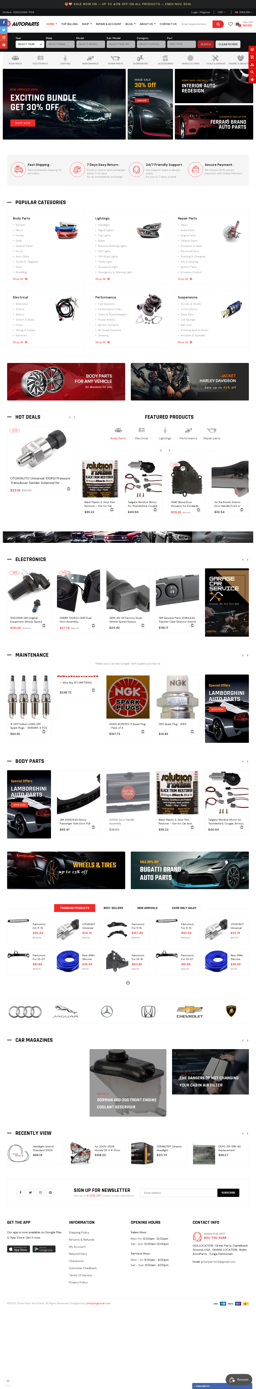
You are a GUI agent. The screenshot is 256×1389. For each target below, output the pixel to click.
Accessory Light (108, 267)
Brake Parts (187, 230)
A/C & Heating (189, 261)
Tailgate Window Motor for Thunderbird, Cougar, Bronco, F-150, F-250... (100, 505)
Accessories (165, 63)
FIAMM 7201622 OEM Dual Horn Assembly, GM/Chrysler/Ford (75, 621)
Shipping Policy (79, 1232)
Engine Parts (188, 235)
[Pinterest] (3, 45)
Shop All (18, 279)
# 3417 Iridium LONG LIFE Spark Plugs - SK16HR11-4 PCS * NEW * (28, 727)
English (245, 12)
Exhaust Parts (189, 240)
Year (18, 38)
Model (80, 38)
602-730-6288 (215, 1238)
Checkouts (76, 1261)
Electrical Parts (190, 251)
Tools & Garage (215, 63)
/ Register (204, 12)
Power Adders (106, 319)
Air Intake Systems (109, 330)
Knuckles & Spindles (193, 335)
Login (194, 12)
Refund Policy (78, 1254)
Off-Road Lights (108, 256)
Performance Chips (110, 309)
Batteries (21, 335)
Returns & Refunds (81, 1240)
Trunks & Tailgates (27, 261)
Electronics (40, 63)
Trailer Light (105, 261)
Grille (19, 240)
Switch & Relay (25, 319)
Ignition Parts (189, 267)
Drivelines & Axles (191, 246)
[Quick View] (45, 461)
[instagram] (3, 37)
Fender (20, 235)
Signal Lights (106, 230)
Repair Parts (115, 63)
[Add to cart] (69, 489)
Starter (20, 309)
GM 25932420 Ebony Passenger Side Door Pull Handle (75, 823)
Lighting (65, 63)
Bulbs (101, 240)
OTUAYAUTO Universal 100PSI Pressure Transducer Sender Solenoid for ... (40, 480)
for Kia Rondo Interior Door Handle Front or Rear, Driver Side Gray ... (185, 505)
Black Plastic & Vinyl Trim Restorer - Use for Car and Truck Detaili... (175, 823)
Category (143, 38)
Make (49, 38)
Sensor (20, 314)
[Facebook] (3, 22)
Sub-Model (114, 38)
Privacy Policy (78, 1282)
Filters (184, 225)
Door (19, 267)
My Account (77, 1247)
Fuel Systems (106, 304)
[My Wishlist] (230, 24)
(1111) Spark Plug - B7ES (172, 724)
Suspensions (140, 63)
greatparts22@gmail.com (218, 1262)
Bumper (20, 225)
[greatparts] (150, 104)
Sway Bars (187, 314)
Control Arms (189, 309)
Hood (19, 251)
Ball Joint (186, 325)
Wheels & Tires (190, 63)
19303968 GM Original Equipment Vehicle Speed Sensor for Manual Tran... (26, 621)
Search (206, 44)
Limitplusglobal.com (98, 1303)
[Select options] (192, 827)
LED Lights (104, 251)
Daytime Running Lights (112, 246)
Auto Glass (22, 256)
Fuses (19, 325)
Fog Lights (104, 235)
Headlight (104, 225)
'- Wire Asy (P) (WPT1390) (76, 682)
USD (225, 12)
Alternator (22, 304)
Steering (103, 335)
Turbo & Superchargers (112, 314)
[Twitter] (3, 30)
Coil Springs (188, 319)
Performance (90, 63)
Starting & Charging (193, 256)
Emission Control (191, 272)
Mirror (19, 230)
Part (169, 38)
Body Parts (15, 63)
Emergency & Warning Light (115, 272)
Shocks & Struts (191, 304)
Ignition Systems (108, 325)
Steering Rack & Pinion (194, 330)
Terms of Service (80, 1275)
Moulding (21, 272)
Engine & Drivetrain (240, 63)
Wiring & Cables (25, 330)
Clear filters (228, 44)
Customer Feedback (83, 1268)
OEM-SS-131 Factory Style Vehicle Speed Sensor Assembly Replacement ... (125, 621)
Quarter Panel (24, 246)
